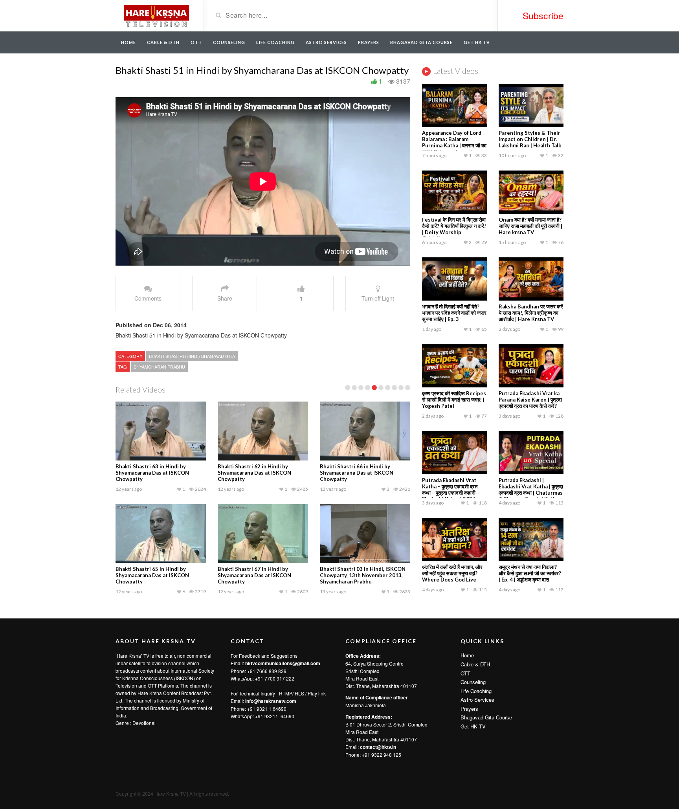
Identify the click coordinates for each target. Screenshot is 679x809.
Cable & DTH (163, 42)
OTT (196, 42)
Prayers (368, 42)
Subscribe (543, 15)
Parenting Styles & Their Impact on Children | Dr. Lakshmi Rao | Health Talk (530, 139)
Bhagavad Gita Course (421, 42)
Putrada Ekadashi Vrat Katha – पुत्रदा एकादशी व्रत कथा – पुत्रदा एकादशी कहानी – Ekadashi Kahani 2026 (450, 489)
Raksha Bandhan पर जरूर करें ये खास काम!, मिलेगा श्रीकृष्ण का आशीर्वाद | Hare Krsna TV (531, 312)
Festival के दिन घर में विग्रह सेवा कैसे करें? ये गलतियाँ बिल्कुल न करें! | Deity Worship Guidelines (454, 229)
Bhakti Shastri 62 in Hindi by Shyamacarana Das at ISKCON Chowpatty (254, 472)
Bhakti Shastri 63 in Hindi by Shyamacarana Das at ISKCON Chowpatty (152, 472)
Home (128, 42)
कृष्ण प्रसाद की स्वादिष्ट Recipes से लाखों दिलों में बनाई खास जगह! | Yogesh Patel (454, 399)
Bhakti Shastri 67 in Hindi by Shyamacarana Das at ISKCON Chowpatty (254, 575)
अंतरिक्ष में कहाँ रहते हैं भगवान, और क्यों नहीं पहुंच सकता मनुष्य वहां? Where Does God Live (452, 573)
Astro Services (326, 42)
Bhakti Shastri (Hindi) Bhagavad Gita (192, 356)
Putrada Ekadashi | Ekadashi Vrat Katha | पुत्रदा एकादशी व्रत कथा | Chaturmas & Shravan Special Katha (531, 489)
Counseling (229, 42)
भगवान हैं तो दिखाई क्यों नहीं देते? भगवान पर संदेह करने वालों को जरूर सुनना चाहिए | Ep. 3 (454, 312)
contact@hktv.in (378, 746)
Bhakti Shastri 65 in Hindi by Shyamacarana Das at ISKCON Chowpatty (152, 575)
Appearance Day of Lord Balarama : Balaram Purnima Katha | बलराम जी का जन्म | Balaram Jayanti (454, 142)
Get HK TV (477, 42)
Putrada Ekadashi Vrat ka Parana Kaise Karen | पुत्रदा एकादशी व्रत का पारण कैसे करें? (530, 399)
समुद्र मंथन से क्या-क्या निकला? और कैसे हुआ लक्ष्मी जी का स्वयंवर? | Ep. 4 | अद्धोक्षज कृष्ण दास (530, 573)
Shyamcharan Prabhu (159, 366)
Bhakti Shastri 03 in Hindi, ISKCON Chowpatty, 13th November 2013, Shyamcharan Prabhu (363, 575)
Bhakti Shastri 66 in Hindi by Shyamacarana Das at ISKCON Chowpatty (356, 472)
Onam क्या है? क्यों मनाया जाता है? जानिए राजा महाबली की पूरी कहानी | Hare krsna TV (530, 225)
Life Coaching (275, 42)
